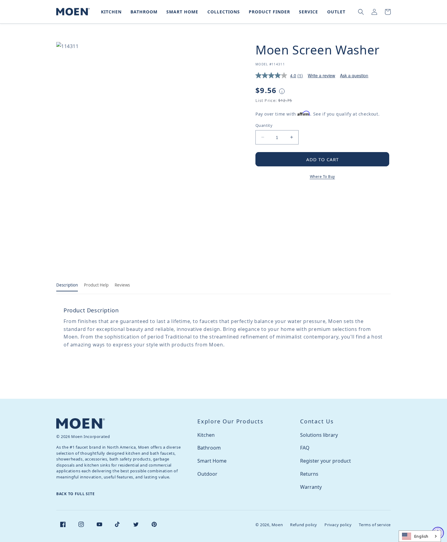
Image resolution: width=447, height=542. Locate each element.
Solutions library (319, 435)
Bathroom (209, 447)
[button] (110, 12)
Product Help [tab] (96, 285)
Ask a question (354, 75)
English (421, 536)
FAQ (305, 447)
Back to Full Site (75, 493)
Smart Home (212, 460)
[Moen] (80, 423)
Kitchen (206, 435)
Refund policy (303, 524)
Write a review (321, 75)
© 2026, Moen (269, 524)
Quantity (263, 125)
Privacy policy (338, 524)
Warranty (311, 487)
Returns (309, 474)
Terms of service (375, 524)
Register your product (325, 460)
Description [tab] (67, 285)
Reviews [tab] (122, 285)
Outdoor (207, 474)
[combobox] (420, 536)
